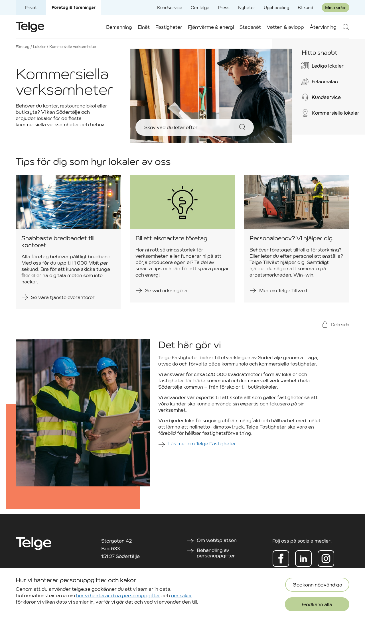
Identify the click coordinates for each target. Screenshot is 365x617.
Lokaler (39, 46)
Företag (22, 46)
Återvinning (323, 27)
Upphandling (276, 7)
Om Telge (200, 7)
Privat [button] (31, 7)
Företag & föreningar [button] (74, 7)
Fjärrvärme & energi (211, 27)
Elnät (144, 27)
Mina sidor (335, 7)
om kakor (181, 595)
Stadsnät (250, 27)
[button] (345, 27)
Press (224, 7)
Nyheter (246, 7)
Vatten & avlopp (285, 27)
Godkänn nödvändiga (317, 585)
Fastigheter (168, 27)
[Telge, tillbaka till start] (30, 27)
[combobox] (187, 127)
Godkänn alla (317, 604)
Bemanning (119, 27)
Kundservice (169, 7)
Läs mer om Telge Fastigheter (202, 443)
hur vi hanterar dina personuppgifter (118, 595)
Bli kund (305, 7)
